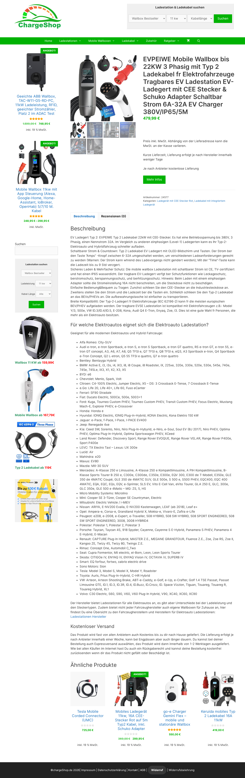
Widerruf (157, 770)
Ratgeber (170, 40)
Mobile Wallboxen (99, 40)
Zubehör (151, 40)
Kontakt (133, 770)
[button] (130, 61)
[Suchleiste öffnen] (198, 40)
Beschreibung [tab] (84, 216)
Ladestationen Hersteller (88, 616)
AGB (142, 770)
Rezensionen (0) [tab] (113, 216)
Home (48, 40)
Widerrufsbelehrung (181, 770)
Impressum (88, 770)
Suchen (20, 244)
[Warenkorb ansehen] (188, 40)
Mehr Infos (154, 179)
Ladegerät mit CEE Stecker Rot (175, 200)
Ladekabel (128, 40)
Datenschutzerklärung (112, 770)
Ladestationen (68, 40)
